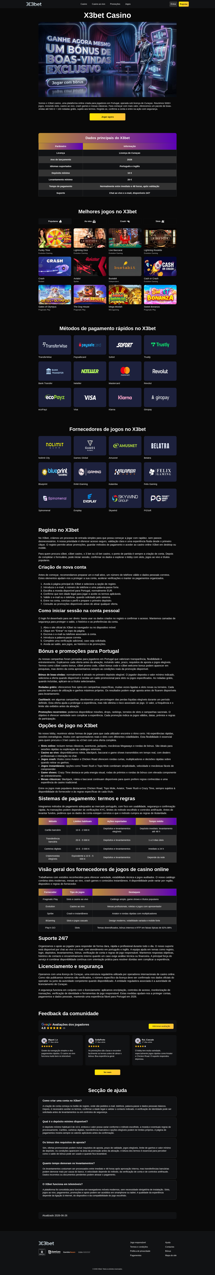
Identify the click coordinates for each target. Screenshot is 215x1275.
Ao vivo (88, 221)
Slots (158, 221)
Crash (123, 221)
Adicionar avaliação (161, 1026)
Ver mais (108, 1072)
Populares (53, 221)
